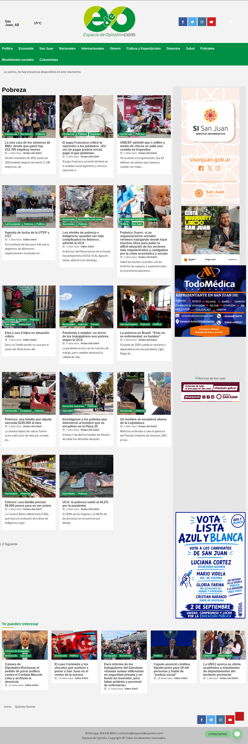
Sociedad (95, 134)
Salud (190, 48)
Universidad (225, 655)
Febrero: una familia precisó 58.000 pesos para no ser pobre (28, 503)
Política (7, 48)
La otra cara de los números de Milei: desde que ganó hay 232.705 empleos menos (27, 146)
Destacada (11, 134)
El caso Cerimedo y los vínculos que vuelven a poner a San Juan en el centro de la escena (71, 669)
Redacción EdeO (32, 153)
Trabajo (95, 324)
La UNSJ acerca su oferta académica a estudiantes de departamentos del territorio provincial (222, 669)
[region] (210, 301)
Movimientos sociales (18, 59)
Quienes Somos (25, 706)
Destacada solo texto (89, 219)
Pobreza (40, 134)
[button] (210, 301)
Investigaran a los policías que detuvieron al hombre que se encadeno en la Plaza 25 (84, 423)
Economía (26, 48)
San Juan (46, 48)
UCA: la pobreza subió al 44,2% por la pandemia (85, 503)
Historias (10, 319)
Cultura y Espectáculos (144, 48)
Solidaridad (25, 324)
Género (115, 48)
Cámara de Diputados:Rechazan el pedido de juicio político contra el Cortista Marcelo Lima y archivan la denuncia (23, 673)
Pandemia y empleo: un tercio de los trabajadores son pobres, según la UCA (85, 336)
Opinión (22, 319)
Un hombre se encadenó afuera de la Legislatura (143, 421)
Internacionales (92, 48)
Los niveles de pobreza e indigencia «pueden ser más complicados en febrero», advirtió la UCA (83, 238)
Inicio (7, 706)
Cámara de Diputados (17, 651)
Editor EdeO (29, 239)
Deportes (173, 48)
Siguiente (11, 544)
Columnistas (49, 59)
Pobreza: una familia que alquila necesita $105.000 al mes (28, 421)
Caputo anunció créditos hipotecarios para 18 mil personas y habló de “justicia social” (172, 669)
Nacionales (67, 48)
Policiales (207, 48)
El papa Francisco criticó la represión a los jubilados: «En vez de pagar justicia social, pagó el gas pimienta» (84, 148)
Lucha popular (13, 224)
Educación (209, 655)
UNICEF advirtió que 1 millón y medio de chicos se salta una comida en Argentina (142, 146)
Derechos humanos (73, 406)
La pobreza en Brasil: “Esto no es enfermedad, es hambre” (142, 334)
